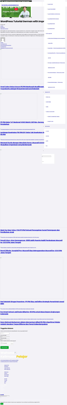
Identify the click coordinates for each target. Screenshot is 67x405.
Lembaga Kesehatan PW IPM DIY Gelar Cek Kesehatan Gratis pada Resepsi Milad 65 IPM (31, 133)
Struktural (6, 366)
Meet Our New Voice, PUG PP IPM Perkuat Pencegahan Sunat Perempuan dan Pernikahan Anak (30, 231)
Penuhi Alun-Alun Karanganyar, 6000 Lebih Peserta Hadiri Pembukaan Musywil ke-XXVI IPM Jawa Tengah (31, 241)
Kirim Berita (6, 374)
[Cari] (42, 161)
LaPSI (5, 381)
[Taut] (22, 78)
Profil (3, 363)
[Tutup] (43, 161)
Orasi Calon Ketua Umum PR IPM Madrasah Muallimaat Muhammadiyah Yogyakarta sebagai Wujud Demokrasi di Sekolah (28, 88)
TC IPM (5, 380)
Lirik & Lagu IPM (7, 369)
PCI (5, 383)
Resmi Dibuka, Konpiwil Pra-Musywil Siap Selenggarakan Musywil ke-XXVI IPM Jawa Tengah (31, 252)
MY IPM (5, 378)
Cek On (5, 373)
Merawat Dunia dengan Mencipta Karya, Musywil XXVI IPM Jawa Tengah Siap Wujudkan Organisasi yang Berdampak (30, 144)
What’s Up (6, 372)
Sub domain (4, 377)
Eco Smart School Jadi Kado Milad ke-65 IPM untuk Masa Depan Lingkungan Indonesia (30, 313)
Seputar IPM (4, 370)
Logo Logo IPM (7, 367)
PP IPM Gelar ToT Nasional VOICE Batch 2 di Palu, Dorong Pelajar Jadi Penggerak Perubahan (31, 123)
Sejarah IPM (6, 365)
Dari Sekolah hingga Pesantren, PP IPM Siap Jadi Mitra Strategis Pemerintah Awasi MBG (32, 302)
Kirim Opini (6, 376)
